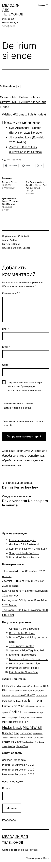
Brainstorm (38, 690)
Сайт (5, 364)
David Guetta (27, 694)
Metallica (18, 721)
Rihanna (12, 737)
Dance (16, 244)
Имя (5, 328)
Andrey (13, 240)
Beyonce (38, 686)
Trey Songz (39, 742)
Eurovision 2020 (14, 706)
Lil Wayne (23, 717)
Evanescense (33, 706)
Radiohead (26, 733)
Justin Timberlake (29, 713)
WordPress (31, 849)
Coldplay (6, 695)
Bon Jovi (27, 690)
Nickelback (12, 727)
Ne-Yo (27, 722)
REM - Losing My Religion (24, 663)
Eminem (35, 700)
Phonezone (9, 819)
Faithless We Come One (23, 672)
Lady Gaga (12, 717)
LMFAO (40, 717)
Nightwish (32, 727)
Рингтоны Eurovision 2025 (18, 774)
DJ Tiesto (17, 701)
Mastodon (7, 721)
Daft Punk (15, 695)
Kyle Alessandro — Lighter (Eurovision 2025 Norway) (10, 201)
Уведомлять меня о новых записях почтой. (24, 423)
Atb (32, 686)
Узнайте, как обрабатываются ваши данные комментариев (23, 460)
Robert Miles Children (22, 633)
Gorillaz (15, 712)
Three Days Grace (28, 742)
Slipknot (21, 737)
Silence (26, 247)
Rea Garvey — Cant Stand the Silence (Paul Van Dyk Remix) (36, 185)
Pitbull (16, 733)
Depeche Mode (41, 695)
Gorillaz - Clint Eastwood (24, 544)
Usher (4, 746)
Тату (25, 746)
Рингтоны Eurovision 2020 (18, 769)
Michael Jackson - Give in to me (28, 659)
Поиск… (7, 788)
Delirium (17, 247)
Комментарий (11, 293)
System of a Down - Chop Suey (28, 548)
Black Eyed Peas (15, 691)
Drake (24, 701)
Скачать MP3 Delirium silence (20, 97)
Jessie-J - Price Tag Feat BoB (26, 650)
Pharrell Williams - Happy (24, 557)
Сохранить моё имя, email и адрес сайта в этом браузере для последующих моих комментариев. (25, 386)
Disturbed (7, 701)
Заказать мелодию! (14, 759)
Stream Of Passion (35, 737)
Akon (27, 685)
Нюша (19, 746)
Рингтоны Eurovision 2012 (18, 764)
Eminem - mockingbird (22, 540)
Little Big (33, 717)
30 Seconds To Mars (13, 686)
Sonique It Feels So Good (24, 553)
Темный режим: (34, 858)
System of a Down (11, 741)
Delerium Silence (9, 182)
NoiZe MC (7, 733)
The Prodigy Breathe (21, 646)
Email (6, 346)
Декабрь (11, 746)
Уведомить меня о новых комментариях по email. (18, 405)
